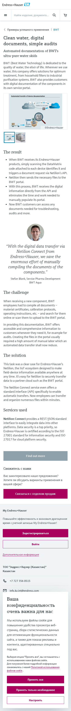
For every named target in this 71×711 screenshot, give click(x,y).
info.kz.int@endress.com (24, 590)
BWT (56, 29)
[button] (35, 533)
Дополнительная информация (21, 554)
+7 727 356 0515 (20, 581)
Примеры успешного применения (28, 29)
